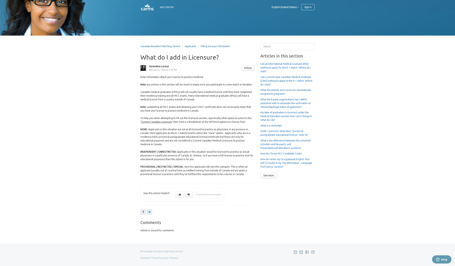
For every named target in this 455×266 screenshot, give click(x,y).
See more (268, 175)
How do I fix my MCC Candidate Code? (281, 153)
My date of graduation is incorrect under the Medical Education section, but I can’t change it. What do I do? (286, 116)
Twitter (149, 212)
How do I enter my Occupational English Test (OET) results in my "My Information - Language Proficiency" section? (286, 163)
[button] (180, 194)
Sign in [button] (308, 7)
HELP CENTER (167, 7)
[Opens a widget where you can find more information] (441, 259)
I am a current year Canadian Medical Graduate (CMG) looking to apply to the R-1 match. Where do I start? (286, 81)
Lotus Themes (170, 258)
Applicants (190, 46)
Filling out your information (215, 46)
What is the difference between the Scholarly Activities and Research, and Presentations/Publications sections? (285, 144)
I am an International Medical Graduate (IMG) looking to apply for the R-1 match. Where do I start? (285, 67)
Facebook (143, 212)
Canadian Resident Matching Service (160, 46)
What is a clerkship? (271, 125)
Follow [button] (248, 68)
